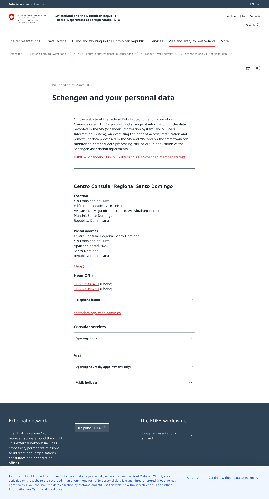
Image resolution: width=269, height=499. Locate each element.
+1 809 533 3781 (86, 284)
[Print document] (248, 67)
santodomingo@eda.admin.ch (97, 313)
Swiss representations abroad (159, 435)
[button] (24, 41)
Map (77, 266)
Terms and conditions (47, 489)
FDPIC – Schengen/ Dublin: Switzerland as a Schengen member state (128, 157)
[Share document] (257, 67)
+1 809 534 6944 (86, 289)
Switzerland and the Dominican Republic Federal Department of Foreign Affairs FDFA (87, 18)
